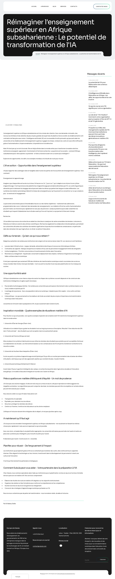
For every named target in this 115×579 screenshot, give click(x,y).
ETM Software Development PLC (66, 573)
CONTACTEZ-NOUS (101, 6)
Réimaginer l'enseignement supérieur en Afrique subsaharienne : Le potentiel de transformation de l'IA (99, 178)
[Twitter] (78, 504)
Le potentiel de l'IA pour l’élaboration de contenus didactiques (97, 85)
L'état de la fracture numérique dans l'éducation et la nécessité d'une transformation (99, 190)
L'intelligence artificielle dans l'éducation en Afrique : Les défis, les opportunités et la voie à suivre (100, 96)
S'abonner (103, 559)
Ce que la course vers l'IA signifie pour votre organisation (99, 107)
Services (63, 6)
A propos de (45, 6)
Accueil (34, 6)
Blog (54, 6)
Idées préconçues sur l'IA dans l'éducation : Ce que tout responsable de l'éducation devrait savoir (99, 165)
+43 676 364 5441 (38, 534)
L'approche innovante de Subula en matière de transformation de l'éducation (99, 201)
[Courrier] (83, 504)
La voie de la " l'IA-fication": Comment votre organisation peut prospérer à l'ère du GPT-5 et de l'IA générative (99, 118)
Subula (43, 573)
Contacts (73, 6)
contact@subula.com (39, 546)
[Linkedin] (74, 504)
